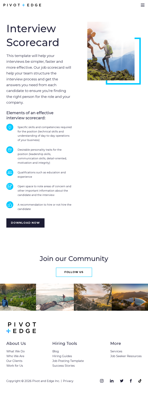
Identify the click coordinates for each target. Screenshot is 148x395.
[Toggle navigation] (143, 5)
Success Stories (63, 365)
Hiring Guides (62, 356)
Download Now (25, 222)
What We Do (15, 351)
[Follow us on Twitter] (121, 381)
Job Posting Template (68, 361)
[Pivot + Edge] (22, 5)
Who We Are (15, 356)
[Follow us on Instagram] (101, 381)
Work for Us (14, 365)
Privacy (68, 381)
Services (116, 351)
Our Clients (14, 361)
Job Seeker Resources (126, 356)
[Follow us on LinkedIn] (111, 381)
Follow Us (74, 272)
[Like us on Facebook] (131, 381)
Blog (55, 351)
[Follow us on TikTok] (140, 381)
